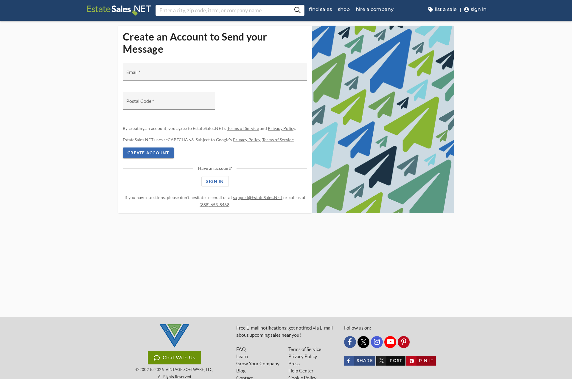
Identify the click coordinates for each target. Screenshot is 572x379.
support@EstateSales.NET (257, 197)
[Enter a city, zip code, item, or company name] (297, 10)
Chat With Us (179, 358)
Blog (240, 370)
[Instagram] (377, 342)
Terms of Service (243, 128)
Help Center (300, 370)
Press (294, 363)
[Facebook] (350, 342)
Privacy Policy (281, 128)
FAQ (241, 349)
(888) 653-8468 (214, 204)
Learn (242, 356)
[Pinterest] (404, 342)
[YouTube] (390, 342)
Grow (257, 363)
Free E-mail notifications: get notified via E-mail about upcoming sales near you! (284, 331)
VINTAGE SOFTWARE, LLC (189, 369)
